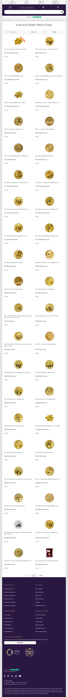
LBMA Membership (40, 605)
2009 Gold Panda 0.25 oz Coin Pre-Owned (46, 49)
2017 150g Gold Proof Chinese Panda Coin (46, 561)
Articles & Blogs (39, 592)
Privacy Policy (38, 621)
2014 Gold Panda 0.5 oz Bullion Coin (14, 426)
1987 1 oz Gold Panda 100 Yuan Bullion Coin (16, 156)
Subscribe (20, 643)
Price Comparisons (9, 628)
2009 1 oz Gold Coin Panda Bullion (44, 129)
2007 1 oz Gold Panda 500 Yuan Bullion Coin (47, 479)
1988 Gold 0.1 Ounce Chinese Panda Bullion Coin (17, 561)
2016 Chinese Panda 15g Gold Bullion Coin (47, 209)
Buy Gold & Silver (8, 618)
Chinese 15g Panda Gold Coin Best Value (15, 49)
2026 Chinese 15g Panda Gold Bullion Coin (16, 209)
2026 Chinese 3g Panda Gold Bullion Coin (46, 532)
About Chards (38, 589)
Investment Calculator (9, 605)
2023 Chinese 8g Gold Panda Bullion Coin (46, 506)
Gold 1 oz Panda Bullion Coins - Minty (14, 102)
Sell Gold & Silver (8, 621)
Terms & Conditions (40, 615)
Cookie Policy (38, 618)
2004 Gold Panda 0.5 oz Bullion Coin (45, 399)
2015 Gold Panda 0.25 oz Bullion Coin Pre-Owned (17, 479)
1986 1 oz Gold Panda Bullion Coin (13, 76)
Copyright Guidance (40, 628)
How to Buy (7, 615)
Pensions (37, 602)
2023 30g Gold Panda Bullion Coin (44, 156)
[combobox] (34, 12)
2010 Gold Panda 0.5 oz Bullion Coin (45, 372)
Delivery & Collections (9, 595)
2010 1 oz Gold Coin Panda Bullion (13, 289)
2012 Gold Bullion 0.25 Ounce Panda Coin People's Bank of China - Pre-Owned (18, 316)
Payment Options (8, 599)
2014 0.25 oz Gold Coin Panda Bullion (14, 506)
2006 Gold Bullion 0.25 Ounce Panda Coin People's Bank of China (18, 345)
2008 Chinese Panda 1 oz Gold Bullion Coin (47, 102)
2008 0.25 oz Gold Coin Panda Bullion (45, 344)
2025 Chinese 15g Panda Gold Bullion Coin (47, 182)
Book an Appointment (9, 592)
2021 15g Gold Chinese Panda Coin (13, 452)
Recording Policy (39, 625)
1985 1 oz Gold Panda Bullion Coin (13, 129)
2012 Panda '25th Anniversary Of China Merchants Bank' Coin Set (18, 533)
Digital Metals (7, 625)
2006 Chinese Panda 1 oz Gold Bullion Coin (47, 262)
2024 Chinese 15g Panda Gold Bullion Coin (16, 182)
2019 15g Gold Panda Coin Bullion (13, 262)
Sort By (33, 32)
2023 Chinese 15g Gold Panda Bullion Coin (47, 236)
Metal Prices (38, 595)
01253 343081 (9, 681)
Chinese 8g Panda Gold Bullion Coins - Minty (47, 426)
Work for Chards (39, 599)
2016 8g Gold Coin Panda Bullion (44, 452)
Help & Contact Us (9, 589)
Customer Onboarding (10, 602)
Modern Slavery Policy (41, 631)
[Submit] (62, 12)
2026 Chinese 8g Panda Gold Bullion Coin (15, 236)
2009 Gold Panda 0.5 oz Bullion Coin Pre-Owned (17, 372)
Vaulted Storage (8, 631)
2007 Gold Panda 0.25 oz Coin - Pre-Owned (47, 316)
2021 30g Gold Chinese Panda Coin (44, 289)
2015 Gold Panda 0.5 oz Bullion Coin (14, 399)
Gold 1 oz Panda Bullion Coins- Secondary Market (49, 76)
